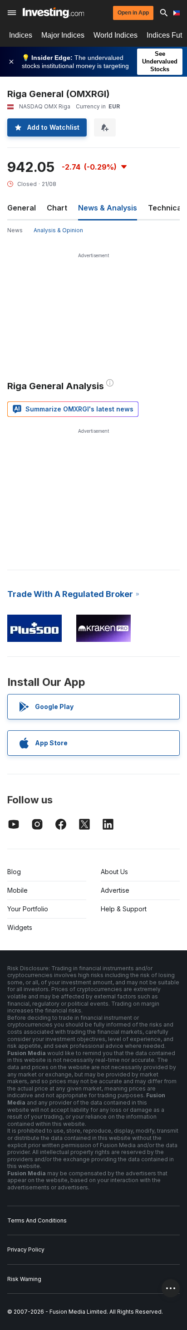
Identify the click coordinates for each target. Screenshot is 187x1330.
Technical (165, 207)
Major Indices (62, 35)
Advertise (115, 890)
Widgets (19, 927)
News (15, 230)
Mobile (17, 890)
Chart (57, 207)
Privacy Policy (25, 1249)
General (21, 207)
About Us (114, 871)
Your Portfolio (27, 909)
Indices (20, 35)
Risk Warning (24, 1279)
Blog (14, 871)
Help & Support (124, 909)
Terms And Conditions (37, 1220)
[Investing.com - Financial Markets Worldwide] (53, 12)
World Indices (116, 35)
